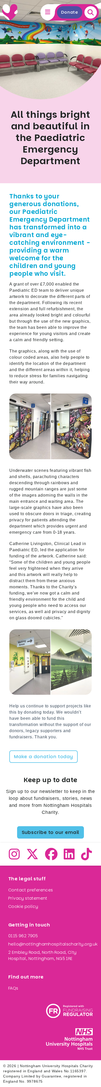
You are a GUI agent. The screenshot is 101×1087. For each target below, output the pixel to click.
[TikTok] (86, 857)
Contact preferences (30, 890)
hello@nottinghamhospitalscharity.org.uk (53, 944)
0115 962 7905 (23, 936)
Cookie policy (23, 906)
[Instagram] (14, 857)
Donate (69, 12)
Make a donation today (43, 756)
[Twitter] (32, 857)
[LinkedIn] (69, 857)
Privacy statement (27, 898)
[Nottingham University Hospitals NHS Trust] (69, 1039)
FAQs (13, 988)
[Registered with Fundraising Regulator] (69, 1011)
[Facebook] (51, 857)
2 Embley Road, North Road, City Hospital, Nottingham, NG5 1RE (42, 955)
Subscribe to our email (51, 832)
